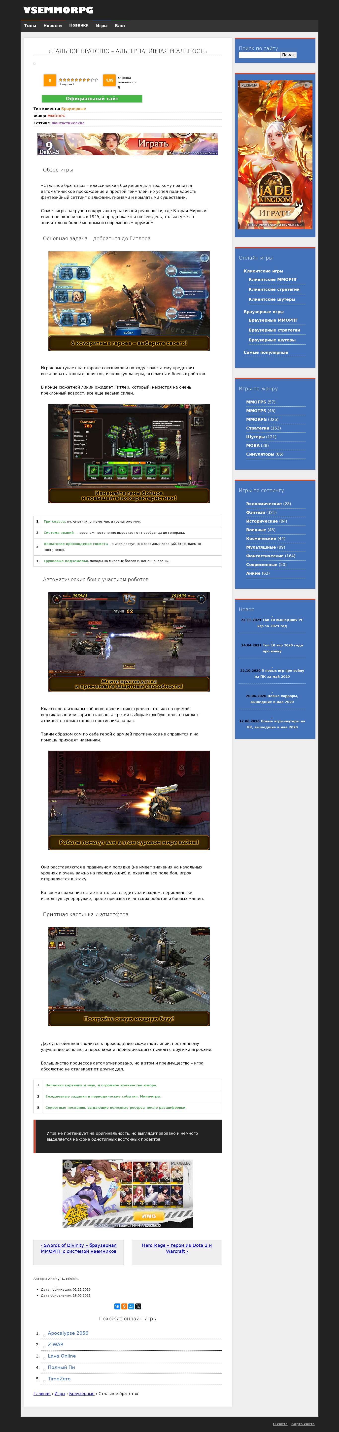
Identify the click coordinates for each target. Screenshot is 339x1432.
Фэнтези (255, 512)
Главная (42, 1393)
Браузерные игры (264, 311)
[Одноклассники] (124, 1306)
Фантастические (68, 123)
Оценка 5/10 (76, 80)
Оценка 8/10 (88, 80)
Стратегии (257, 428)
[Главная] (58, 10)
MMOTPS (256, 410)
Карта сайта (303, 1424)
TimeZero (58, 1379)
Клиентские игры (263, 271)
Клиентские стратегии (274, 289)
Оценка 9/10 (92, 80)
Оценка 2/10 (65, 80)
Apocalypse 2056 (67, 1333)
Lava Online (61, 1356)
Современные (261, 564)
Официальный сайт (92, 98)
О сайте (280, 1424)
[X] (138, 1306)
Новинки (79, 25)
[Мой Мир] (131, 1306)
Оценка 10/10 (96, 80)
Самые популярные (266, 352)
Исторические (262, 521)
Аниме (253, 573)
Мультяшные (261, 547)
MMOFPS (256, 402)
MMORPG (56, 116)
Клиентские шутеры (272, 299)
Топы (30, 25)
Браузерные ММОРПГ (273, 320)
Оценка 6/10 (80, 80)
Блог (120, 25)
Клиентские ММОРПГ (273, 279)
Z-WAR (55, 1344)
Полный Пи (60, 1367)
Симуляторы (260, 454)
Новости (52, 25)
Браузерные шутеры (272, 340)
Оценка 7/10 (84, 80)
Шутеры (255, 436)
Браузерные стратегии (274, 330)
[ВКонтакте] (117, 1306)
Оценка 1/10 (61, 80)
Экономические (264, 503)
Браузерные (73, 109)
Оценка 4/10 (72, 80)
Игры (60, 1393)
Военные (256, 530)
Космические (261, 538)
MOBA (253, 445)
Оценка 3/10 (68, 80)
